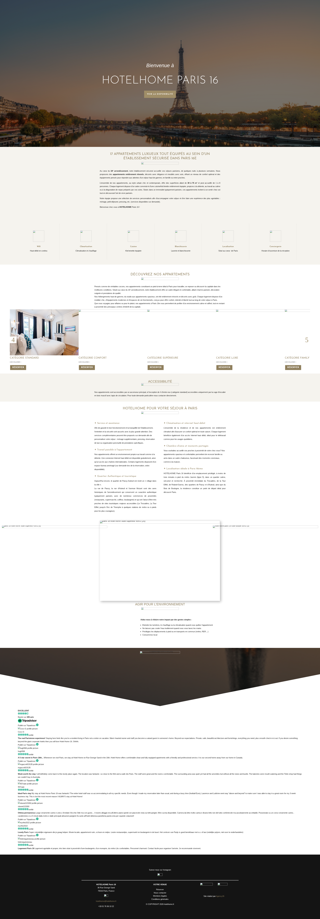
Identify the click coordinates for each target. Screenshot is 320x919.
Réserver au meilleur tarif (160, 215)
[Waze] (106, 896)
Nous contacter (160, 893)
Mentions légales (160, 896)
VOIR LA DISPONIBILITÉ (160, 94)
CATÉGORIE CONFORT (93, 358)
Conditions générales (159, 899)
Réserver (18, 367)
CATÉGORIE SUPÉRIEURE (162, 358)
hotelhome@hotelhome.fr (106, 901)
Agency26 (220, 896)
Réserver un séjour (160, 861)
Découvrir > (15, 362)
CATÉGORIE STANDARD (24, 358)
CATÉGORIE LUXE (227, 358)
